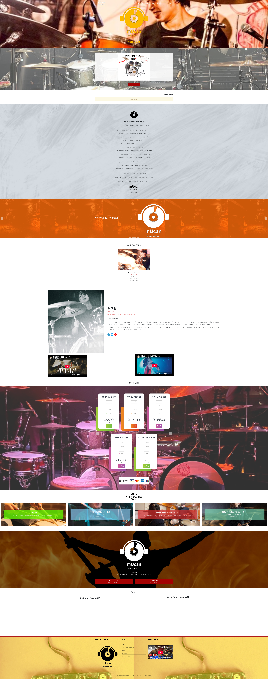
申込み (109, 426)
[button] (134, 84)
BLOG (123, 650)
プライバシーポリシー (127, 656)
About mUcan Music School (128, 647)
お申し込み (124, 653)
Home (123, 644)
